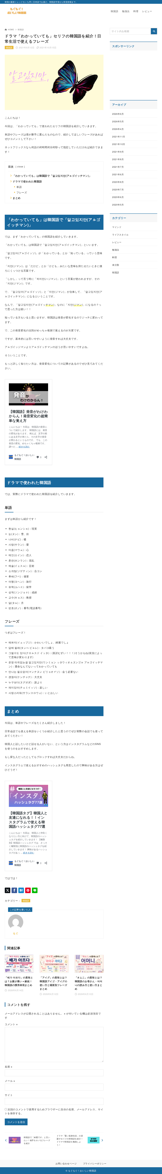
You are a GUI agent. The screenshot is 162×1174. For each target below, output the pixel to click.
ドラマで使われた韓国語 (27, 181)
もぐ (15, 933)
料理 (114, 257)
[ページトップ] (155, 1167)
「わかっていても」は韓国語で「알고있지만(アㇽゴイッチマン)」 (52, 175)
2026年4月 (118, 129)
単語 (19, 187)
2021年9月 (118, 151)
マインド (117, 227)
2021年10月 (118, 144)
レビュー (117, 242)
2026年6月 (118, 113)
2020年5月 (118, 204)
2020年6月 (118, 197)
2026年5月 (118, 121)
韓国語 (21, 29)
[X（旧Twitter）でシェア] (7, 890)
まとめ (17, 198)
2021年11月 (118, 136)
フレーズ (21, 192)
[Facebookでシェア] (14, 890)
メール (10, 1081)
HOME (11, 29)
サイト (9, 1095)
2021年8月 (118, 159)
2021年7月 (118, 166)
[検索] (154, 31)
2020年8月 (118, 181)
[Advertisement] (133, 73)
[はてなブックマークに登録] (21, 890)
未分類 (115, 264)
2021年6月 (118, 174)
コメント (11, 1024)
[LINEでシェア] (34, 890)
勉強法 (115, 249)
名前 (8, 1066)
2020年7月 (118, 189)
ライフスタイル (120, 234)
